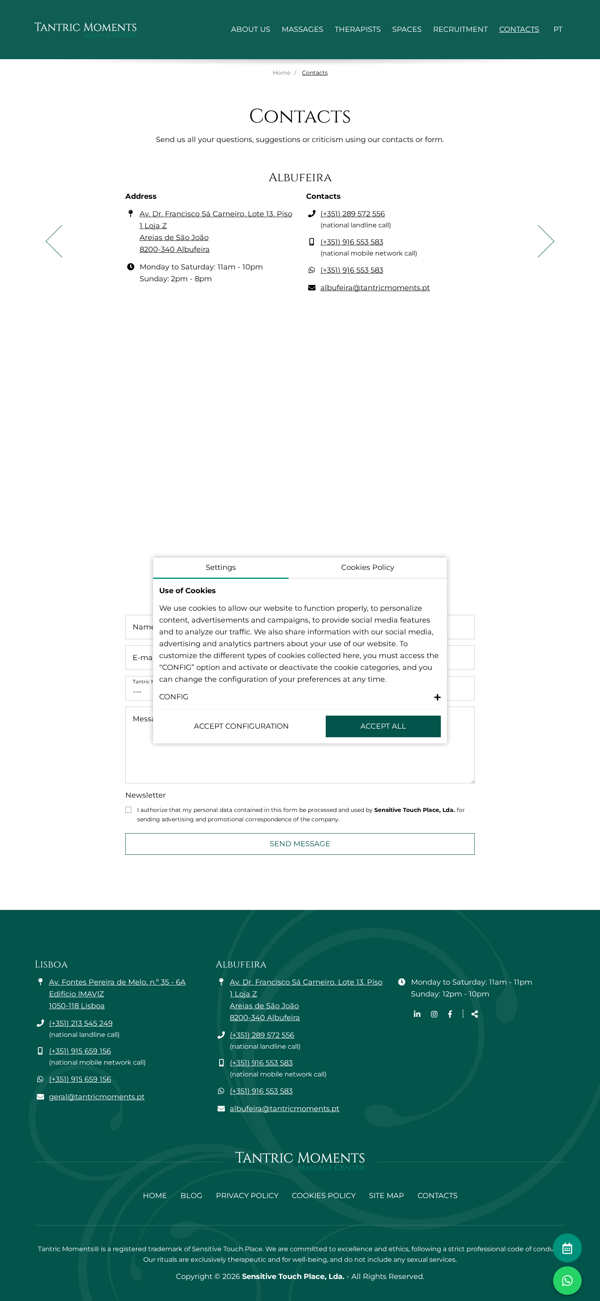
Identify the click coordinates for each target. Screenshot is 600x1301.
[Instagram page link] (435, 1014)
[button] (300, 697)
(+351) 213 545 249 (81, 1023)
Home (281, 72)
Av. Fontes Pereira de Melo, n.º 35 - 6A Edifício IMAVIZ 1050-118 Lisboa (117, 994)
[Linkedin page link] (418, 1014)
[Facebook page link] (450, 1014)
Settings (221, 567)
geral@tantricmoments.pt (96, 1096)
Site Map (386, 1195)
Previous (54, 241)
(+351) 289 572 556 (352, 213)
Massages (302, 29)
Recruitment (460, 29)
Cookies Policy (324, 1195)
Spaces (407, 29)
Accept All (383, 726)
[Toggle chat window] (567, 1280)
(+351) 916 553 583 (351, 242)
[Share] (475, 1014)
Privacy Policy (247, 1195)
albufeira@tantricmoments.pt (375, 287)
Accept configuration (241, 726)
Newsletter (145, 795)
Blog (191, 1195)
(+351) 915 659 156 (80, 1051)
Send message (300, 843)
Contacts (519, 29)
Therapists (358, 29)
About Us (250, 29)
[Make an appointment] (567, 1248)
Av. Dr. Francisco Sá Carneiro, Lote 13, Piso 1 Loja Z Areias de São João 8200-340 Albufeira (216, 231)
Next (546, 241)
